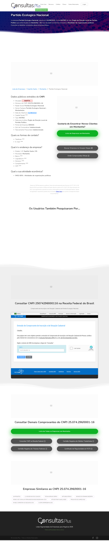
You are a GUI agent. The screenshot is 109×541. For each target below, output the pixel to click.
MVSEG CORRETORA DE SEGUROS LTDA (23, 503)
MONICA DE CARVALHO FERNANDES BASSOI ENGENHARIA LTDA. (30, 499)
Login (84, 4)
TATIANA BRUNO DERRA (51, 496)
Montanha (43, 89)
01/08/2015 (32, 113)
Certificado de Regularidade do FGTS (77, 449)
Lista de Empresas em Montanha (77, 133)
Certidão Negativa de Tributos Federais (31, 449)
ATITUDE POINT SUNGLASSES (58, 499)
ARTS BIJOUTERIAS (66, 496)
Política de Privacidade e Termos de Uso (54, 529)
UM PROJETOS (16, 496)
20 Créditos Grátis (41, 10)
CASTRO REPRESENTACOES (45, 503)
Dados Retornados (74, 4)
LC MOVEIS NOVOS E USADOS (32, 496)
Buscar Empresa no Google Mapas (77, 148)
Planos (64, 4)
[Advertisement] (54, 49)
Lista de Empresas (18, 89)
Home (36, 4)
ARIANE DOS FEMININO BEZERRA (84, 496)
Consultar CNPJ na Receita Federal (32, 441)
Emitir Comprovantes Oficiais (77, 156)
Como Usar (43, 4)
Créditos (58, 4)
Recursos (51, 4)
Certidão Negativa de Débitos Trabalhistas (77, 441)
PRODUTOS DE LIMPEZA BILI (78, 499)
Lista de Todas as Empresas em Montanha (54, 431)
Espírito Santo (32, 89)
